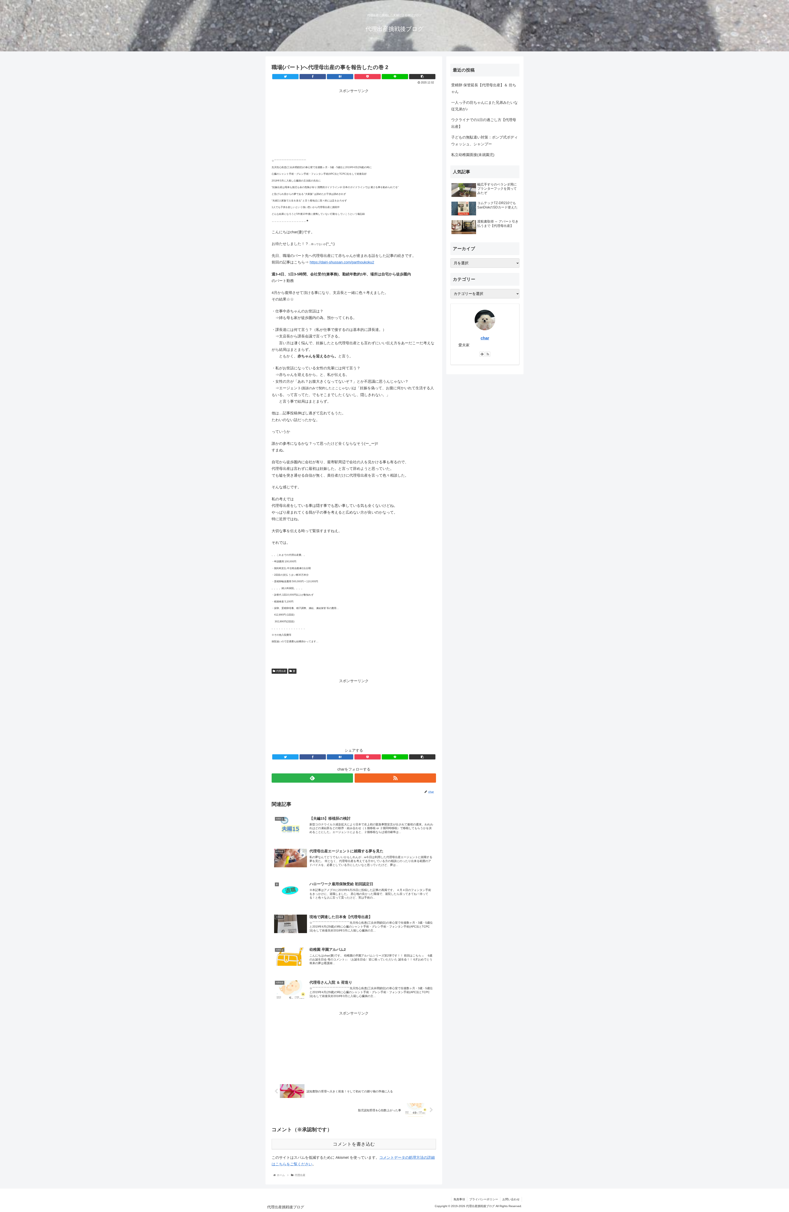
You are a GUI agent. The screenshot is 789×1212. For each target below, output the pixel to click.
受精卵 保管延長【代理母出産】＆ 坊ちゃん (483, 88)
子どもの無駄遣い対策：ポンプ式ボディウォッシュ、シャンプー (484, 140)
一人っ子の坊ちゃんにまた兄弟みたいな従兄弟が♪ (484, 106)
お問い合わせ (511, 1199)
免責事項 (459, 1199)
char (485, 338)
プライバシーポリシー (483, 1199)
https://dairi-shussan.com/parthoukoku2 (342, 262)
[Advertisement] (354, 123)
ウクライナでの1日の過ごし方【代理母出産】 (483, 123)
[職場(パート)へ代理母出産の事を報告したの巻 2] (340, 76)
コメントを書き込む (354, 1144)
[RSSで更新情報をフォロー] (395, 778)
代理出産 (281, 671)
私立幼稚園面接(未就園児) (472, 155)
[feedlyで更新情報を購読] (312, 778)
